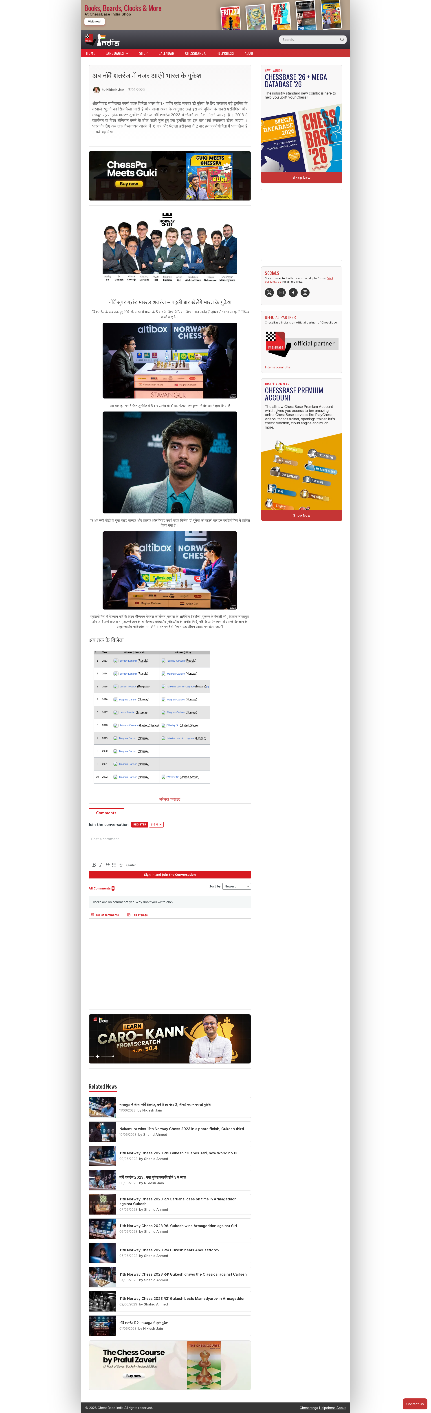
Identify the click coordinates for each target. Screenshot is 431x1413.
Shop (143, 53)
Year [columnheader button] (104, 652)
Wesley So (173, 725)
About (250, 53)
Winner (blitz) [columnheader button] (183, 652)
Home (90, 53)
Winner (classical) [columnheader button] (134, 652)
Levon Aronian (127, 712)
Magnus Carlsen (176, 673)
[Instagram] (305, 292)
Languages (115, 53)
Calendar (166, 53)
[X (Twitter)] (269, 292)
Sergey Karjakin (128, 660)
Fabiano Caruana (129, 725)
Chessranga (195, 53)
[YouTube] (281, 292)
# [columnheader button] (95, 652)
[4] (207, 686)
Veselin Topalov (128, 686)
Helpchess (225, 53)
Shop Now (301, 178)
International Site (277, 367)
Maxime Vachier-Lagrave (181, 686)
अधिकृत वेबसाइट (170, 799)
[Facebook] (293, 292)
